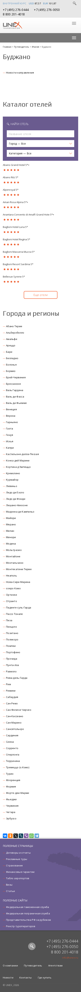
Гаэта (9, 428)
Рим (8, 684)
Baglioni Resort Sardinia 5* (18, 264)
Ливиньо (11, 486)
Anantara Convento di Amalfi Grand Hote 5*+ (28, 214)
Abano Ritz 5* (10, 177)
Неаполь (11, 575)
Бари (9, 351)
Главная (7, 46)
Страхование (14, 865)
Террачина (13, 761)
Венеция (11, 409)
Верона (10, 415)
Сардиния (12, 735)
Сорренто (12, 748)
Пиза (9, 620)
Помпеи (11, 646)
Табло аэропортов (17, 878)
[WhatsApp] (31, 835)
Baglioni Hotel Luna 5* (15, 227)
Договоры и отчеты (18, 852)
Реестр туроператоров (20, 926)
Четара (10, 812)
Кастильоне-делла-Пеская (22, 454)
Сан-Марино (13, 722)
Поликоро (12, 639)
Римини (11, 690)
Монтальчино (14, 562)
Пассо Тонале (14, 614)
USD (31, 3)
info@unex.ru (70, 957)
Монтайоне (13, 556)
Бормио (11, 371)
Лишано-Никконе (17, 505)
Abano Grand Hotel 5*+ (16, 165)
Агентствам (55, 965)
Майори (11, 518)
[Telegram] (36, 835)
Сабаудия (12, 697)
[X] (15, 835)
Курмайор (12, 479)
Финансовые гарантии (20, 872)
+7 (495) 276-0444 (16, 10)
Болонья (11, 364)
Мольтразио (14, 550)
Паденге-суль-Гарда (18, 607)
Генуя (9, 435)
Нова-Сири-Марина (18, 582)
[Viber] (26, 835)
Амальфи (11, 339)
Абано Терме (14, 326)
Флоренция (13, 780)
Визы (9, 884)
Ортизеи (11, 594)
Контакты (25, 977)
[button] (40, 143)
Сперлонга (12, 754)
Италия (36, 46)
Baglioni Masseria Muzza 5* (19, 251)
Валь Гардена (14, 390)
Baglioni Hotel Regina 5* (16, 239)
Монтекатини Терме (19, 569)
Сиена (10, 741)
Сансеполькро (15, 729)
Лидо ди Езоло (15, 492)
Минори (11, 537)
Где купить (45, 977)
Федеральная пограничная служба (28, 913)
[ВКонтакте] (5, 835)
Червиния (12, 805)
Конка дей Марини (18, 460)
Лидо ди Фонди (15, 499)
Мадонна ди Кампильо (20, 511)
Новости (8, 977)
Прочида (11, 658)
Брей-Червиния (16, 377)
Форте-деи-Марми (17, 793)
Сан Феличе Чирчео (18, 709)
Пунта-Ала (12, 665)
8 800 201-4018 (14, 14)
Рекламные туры (16, 859)
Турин (10, 773)
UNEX (12, 25)
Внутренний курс (14, 3)
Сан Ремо (12, 703)
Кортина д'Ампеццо (18, 467)
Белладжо (12, 358)
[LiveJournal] (21, 835)
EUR (45, 3)
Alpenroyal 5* (10, 189)
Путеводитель (22, 46)
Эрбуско (11, 818)
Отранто (11, 601)
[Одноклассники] (10, 835)
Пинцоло (11, 626)
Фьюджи (11, 799)
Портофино (13, 652)
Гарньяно (12, 422)
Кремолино (13, 473)
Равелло (11, 671)
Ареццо (10, 345)
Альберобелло (15, 332)
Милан (10, 530)
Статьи (10, 891)
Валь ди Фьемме (16, 403)
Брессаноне (13, 383)
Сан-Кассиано (14, 716)
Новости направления (20, 72)
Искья (9, 441)
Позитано (12, 633)
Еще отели (41, 295)
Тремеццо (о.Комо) (17, 767)
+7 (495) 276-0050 (47, 10)
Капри (10, 447)
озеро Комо (13, 588)
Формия (11, 786)
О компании (10, 965)
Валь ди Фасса (15, 396)
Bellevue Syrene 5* (14, 276)
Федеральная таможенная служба (27, 907)
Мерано (11, 524)
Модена (11, 543)
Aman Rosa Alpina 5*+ (15, 202)
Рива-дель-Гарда (17, 678)
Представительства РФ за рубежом (28, 919)
